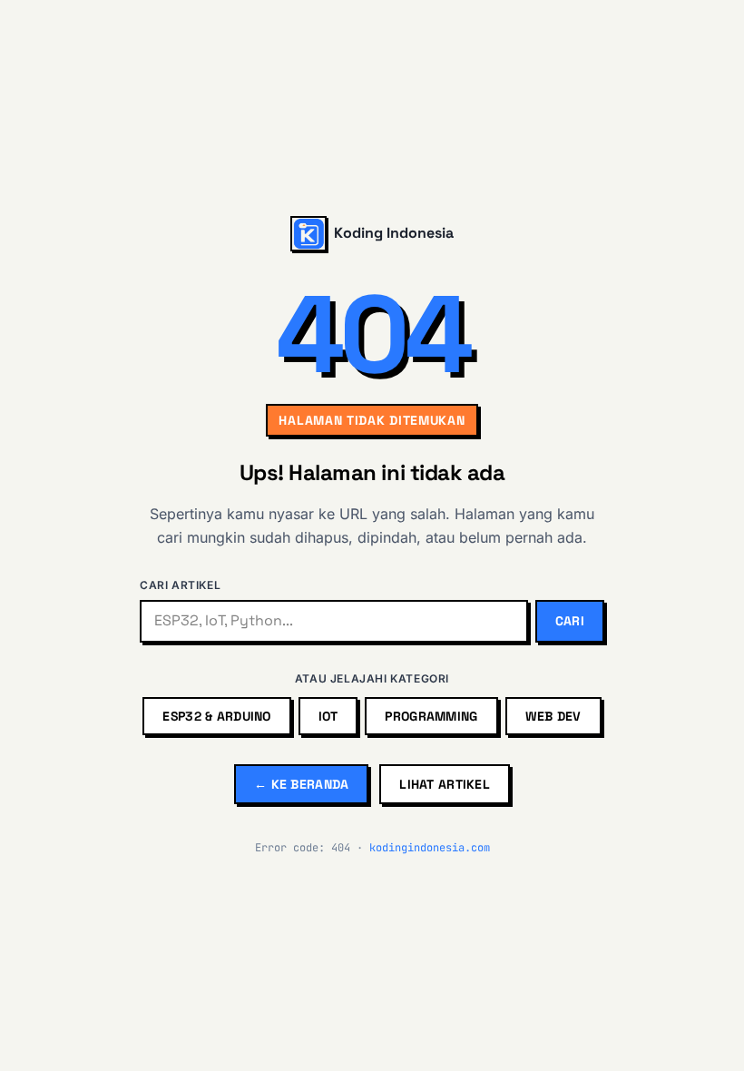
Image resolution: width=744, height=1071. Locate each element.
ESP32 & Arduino (216, 716)
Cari (569, 621)
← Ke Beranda (301, 784)
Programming (431, 716)
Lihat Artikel (444, 784)
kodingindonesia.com (429, 847)
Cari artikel (180, 585)
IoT (328, 716)
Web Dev (553, 716)
